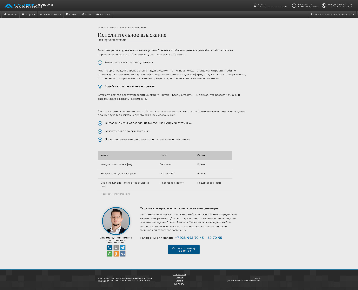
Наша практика (52, 14)
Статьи (72, 14)
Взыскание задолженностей (133, 27)
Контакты (105, 14)
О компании (179, 274)
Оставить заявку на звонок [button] (184, 249)
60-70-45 (215, 238)
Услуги (112, 27)
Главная (12, 14)
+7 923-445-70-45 (189, 238)
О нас (88, 14)
